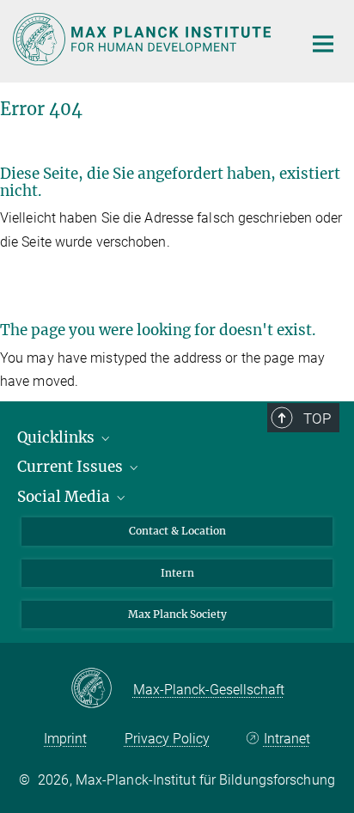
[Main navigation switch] (323, 44)
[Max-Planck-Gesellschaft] (101, 689)
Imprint (65, 738)
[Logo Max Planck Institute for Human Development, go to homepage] (145, 39)
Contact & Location (177, 530)
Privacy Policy (167, 738)
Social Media (65, 496)
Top (317, 418)
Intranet (286, 738)
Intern (177, 572)
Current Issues (71, 466)
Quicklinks (57, 437)
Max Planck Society (177, 614)
